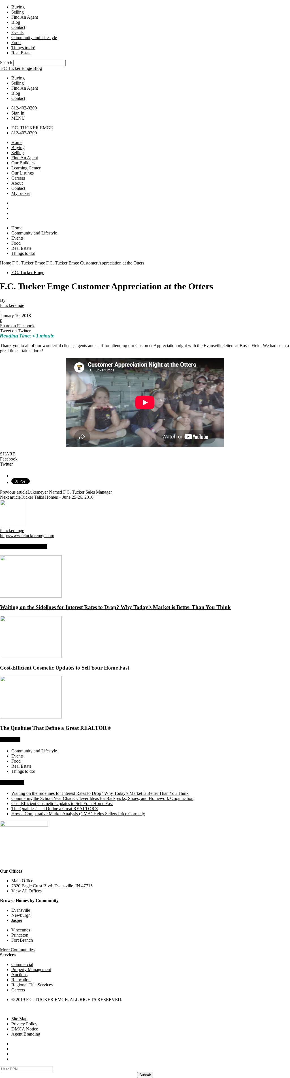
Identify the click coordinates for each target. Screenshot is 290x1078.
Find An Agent (24, 17)
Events (17, 32)
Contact (18, 27)
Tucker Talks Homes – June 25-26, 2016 (57, 497)
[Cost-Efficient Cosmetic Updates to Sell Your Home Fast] (31, 656)
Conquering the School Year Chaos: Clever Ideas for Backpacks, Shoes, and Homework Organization (102, 798)
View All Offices (26, 890)
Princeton (19, 935)
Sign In (17, 113)
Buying (18, 7)
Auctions (19, 974)
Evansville (20, 910)
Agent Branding (25, 1034)
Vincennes (20, 930)
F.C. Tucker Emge (28, 263)
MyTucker (20, 193)
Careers (18, 178)
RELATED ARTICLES (23, 546)
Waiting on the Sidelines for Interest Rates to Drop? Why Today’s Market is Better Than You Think (115, 607)
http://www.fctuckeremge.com (27, 535)
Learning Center (25, 167)
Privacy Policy (24, 1023)
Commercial (22, 964)
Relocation (21, 979)
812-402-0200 (24, 108)
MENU (18, 118)
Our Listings (22, 173)
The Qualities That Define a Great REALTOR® (55, 728)
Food (16, 42)
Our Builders (23, 162)
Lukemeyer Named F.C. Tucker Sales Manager (69, 492)
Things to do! (23, 47)
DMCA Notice (24, 1029)
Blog (15, 22)
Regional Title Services (32, 984)
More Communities (17, 949)
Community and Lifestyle (34, 37)
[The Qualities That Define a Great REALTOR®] (31, 717)
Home (16, 142)
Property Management (31, 969)
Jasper (16, 920)
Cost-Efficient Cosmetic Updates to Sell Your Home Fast (64, 668)
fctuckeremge (12, 305)
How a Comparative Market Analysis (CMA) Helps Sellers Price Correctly (78, 813)
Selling (17, 12)
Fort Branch (22, 940)
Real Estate (21, 52)
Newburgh (21, 915)
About (17, 183)
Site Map (19, 1018)
